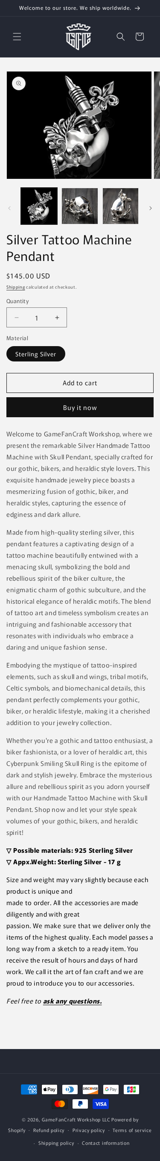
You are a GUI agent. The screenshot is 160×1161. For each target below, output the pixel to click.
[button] (17, 36)
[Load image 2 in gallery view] (79, 206)
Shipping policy (56, 1142)
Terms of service (132, 1130)
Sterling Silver (35, 354)
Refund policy (48, 1130)
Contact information (105, 1142)
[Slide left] (9, 208)
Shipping (15, 287)
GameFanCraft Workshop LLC (76, 1119)
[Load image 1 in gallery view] (39, 206)
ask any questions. (72, 1000)
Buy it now (80, 407)
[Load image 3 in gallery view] (120, 206)
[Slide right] (150, 208)
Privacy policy (89, 1130)
